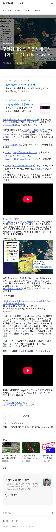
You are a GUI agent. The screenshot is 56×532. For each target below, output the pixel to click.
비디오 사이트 (11, 124)
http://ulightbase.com (16, 80)
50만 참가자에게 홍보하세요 (19, 104)
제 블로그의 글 (12, 155)
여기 (11, 231)
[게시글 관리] (16, 416)
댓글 (4, 468)
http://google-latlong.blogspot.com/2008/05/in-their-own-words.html (27, 302)
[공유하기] (13, 416)
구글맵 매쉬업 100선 (12, 288)
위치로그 (29, 10)
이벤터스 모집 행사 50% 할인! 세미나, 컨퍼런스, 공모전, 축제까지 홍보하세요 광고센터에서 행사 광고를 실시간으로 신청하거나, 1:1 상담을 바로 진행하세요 (20, 109)
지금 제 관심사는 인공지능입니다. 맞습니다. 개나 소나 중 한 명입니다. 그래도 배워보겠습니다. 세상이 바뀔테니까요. (21, 486)
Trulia (8, 152)
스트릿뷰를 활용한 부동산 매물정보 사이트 (22, 221)
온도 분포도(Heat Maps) (28, 321)
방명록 (37, 10)
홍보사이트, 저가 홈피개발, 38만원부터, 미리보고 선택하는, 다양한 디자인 (27, 90)
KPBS (8, 165)
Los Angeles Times (20, 331)
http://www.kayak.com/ (25, 158)
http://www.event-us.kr (16, 100)
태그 (9, 10)
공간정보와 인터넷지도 (13, 3)
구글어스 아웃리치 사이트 (36, 129)
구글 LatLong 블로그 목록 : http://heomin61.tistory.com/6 (18, 403)
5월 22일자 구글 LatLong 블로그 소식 (20, 119)
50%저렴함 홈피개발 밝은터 (20, 84)
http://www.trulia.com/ (25, 152)
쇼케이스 (7, 137)
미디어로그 (18, 10)
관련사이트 (7, 513)
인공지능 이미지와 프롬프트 (11, 521)
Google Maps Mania (37, 281)
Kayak (8, 158)
